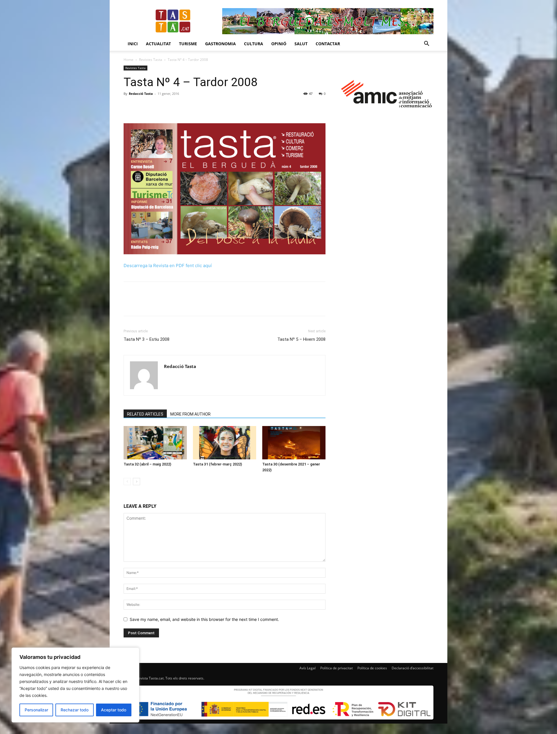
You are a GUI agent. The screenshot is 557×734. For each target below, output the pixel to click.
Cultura (253, 43)
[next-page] (136, 481)
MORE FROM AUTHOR (190, 414)
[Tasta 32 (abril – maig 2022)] (155, 442)
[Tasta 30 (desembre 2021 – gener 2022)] (293, 442)
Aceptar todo (113, 709)
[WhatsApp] (169, 107)
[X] (143, 107)
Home (128, 59)
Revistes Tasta (150, 59)
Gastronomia (220, 43)
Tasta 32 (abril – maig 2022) (147, 464)
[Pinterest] (156, 107)
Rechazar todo (74, 709)
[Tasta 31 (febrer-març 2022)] (224, 442)
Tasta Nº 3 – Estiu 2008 (146, 339)
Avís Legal (307, 668)
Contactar (328, 43)
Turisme (188, 43)
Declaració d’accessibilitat (412, 668)
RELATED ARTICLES (145, 414)
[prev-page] (127, 481)
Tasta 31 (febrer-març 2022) (217, 464)
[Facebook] (129, 107)
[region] (75, 685)
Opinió (278, 43)
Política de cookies (372, 668)
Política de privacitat (336, 668)
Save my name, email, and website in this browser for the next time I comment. (204, 619)
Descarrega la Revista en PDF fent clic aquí (168, 265)
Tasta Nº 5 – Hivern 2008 (301, 339)
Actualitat (158, 43)
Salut (301, 43)
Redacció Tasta (141, 93)
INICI (133, 43)
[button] (426, 44)
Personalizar (36, 709)
